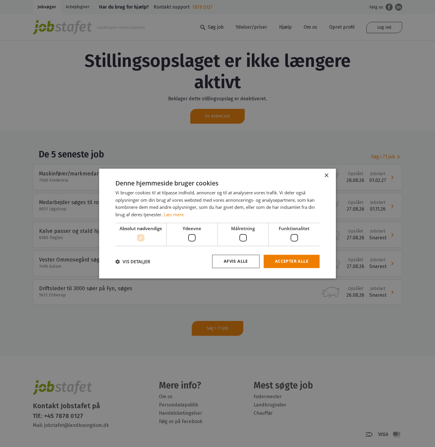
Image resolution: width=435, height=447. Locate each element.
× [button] (326, 175)
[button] (132, 261)
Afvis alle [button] (236, 261)
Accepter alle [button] (291, 261)
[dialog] (217, 224)
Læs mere (174, 214)
